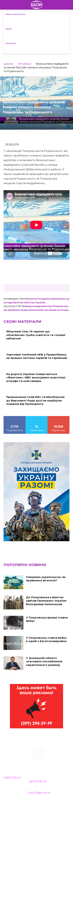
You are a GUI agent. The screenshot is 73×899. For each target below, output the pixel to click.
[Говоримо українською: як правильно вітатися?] (13, 582)
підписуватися (58, 417)
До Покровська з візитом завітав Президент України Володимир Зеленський (46, 601)
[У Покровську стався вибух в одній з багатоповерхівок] (13, 643)
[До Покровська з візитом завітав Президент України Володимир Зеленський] (13, 602)
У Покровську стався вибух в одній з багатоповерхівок (46, 639)
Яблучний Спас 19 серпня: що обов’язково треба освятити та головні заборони (35, 335)
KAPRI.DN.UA (12, 777)
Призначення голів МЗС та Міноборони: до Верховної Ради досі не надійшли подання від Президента (35, 400)
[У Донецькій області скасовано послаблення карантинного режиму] (13, 663)
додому (8, 63)
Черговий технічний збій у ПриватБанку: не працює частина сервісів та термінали (36, 356)
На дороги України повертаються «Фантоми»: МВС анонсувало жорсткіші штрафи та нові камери (35, 377)
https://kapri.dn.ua (39, 792)
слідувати (36, 417)
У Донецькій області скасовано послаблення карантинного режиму (44, 661)
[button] (68, 5)
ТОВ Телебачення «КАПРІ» (21, 820)
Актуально (24, 63)
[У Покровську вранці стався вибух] (13, 623)
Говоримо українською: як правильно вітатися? (46, 578)
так (14, 417)
